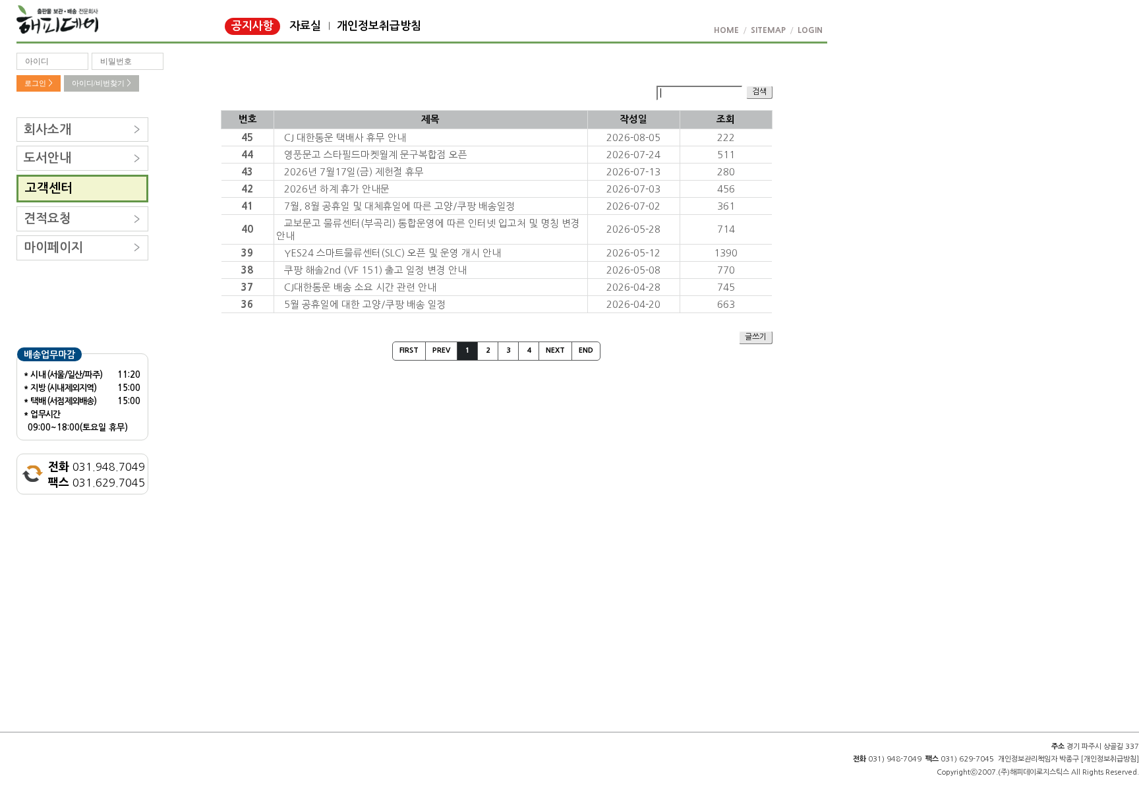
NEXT (555, 350)
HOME (726, 30)
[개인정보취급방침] (1110, 759)
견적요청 (47, 218)
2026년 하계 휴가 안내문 (337, 189)
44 (247, 155)
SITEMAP (768, 30)
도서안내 (47, 158)
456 (726, 189)
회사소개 (47, 129)
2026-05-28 (633, 229)
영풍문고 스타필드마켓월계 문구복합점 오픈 (375, 155)
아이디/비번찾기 (101, 83)
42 (247, 189)
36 (247, 304)
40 (247, 229)
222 (726, 137)
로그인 (38, 83)
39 (247, 253)
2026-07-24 (633, 155)
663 (726, 304)
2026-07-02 (633, 206)
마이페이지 (53, 247)
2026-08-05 (633, 137)
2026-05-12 (633, 253)
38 (247, 270)
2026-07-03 (633, 189)
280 (726, 172)
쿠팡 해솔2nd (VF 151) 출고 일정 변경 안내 (375, 270)
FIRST (409, 350)
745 (726, 287)
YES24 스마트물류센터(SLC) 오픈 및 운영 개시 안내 (392, 253)
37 (247, 287)
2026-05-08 (633, 270)
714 (726, 229)
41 (247, 206)
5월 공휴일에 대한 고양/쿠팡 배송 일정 (365, 304)
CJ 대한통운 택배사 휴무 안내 (345, 137)
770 (726, 270)
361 (726, 206)
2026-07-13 (633, 172)
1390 (726, 253)
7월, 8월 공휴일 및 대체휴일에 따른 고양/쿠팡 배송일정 (399, 206)
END (586, 350)
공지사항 (252, 26)
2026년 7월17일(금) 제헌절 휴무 (354, 172)
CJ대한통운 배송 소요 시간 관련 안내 (360, 287)
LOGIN (810, 30)
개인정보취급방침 (379, 26)
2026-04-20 (633, 304)
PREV (441, 350)
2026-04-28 (633, 287)
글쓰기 (756, 337)
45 (247, 137)
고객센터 (49, 188)
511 (726, 155)
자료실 (305, 26)
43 (247, 172)
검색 (759, 92)
